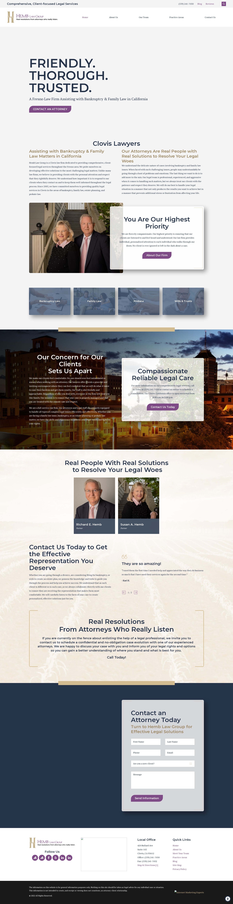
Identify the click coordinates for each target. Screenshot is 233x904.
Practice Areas (176, 17)
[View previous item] (124, 592)
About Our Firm (157, 255)
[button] (228, 899)
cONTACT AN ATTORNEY (50, 109)
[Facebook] (49, 858)
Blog (199, 3)
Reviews (210, 3)
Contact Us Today (163, 407)
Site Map (177, 865)
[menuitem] (85, 17)
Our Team (144, 17)
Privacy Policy (180, 869)
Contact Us (210, 17)
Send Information (147, 798)
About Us (113, 17)
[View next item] (135, 592)
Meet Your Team (181, 853)
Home (85, 17)
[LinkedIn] (62, 858)
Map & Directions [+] (147, 865)
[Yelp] (56, 858)
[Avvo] (35, 858)
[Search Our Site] (224, 4)
